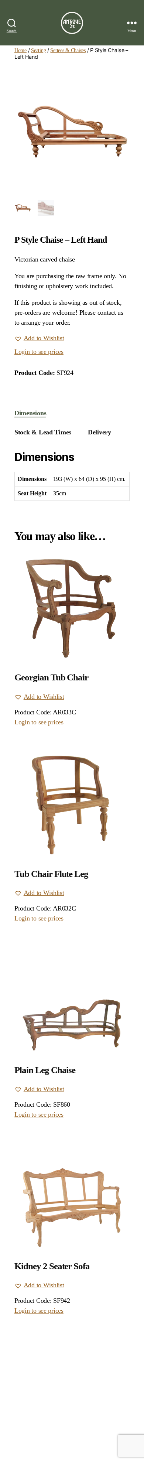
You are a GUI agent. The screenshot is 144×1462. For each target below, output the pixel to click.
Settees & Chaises (67, 50)
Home (20, 50)
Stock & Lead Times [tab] (42, 432)
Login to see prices (39, 351)
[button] (39, 338)
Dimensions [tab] (30, 413)
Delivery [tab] (99, 432)
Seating (38, 50)
